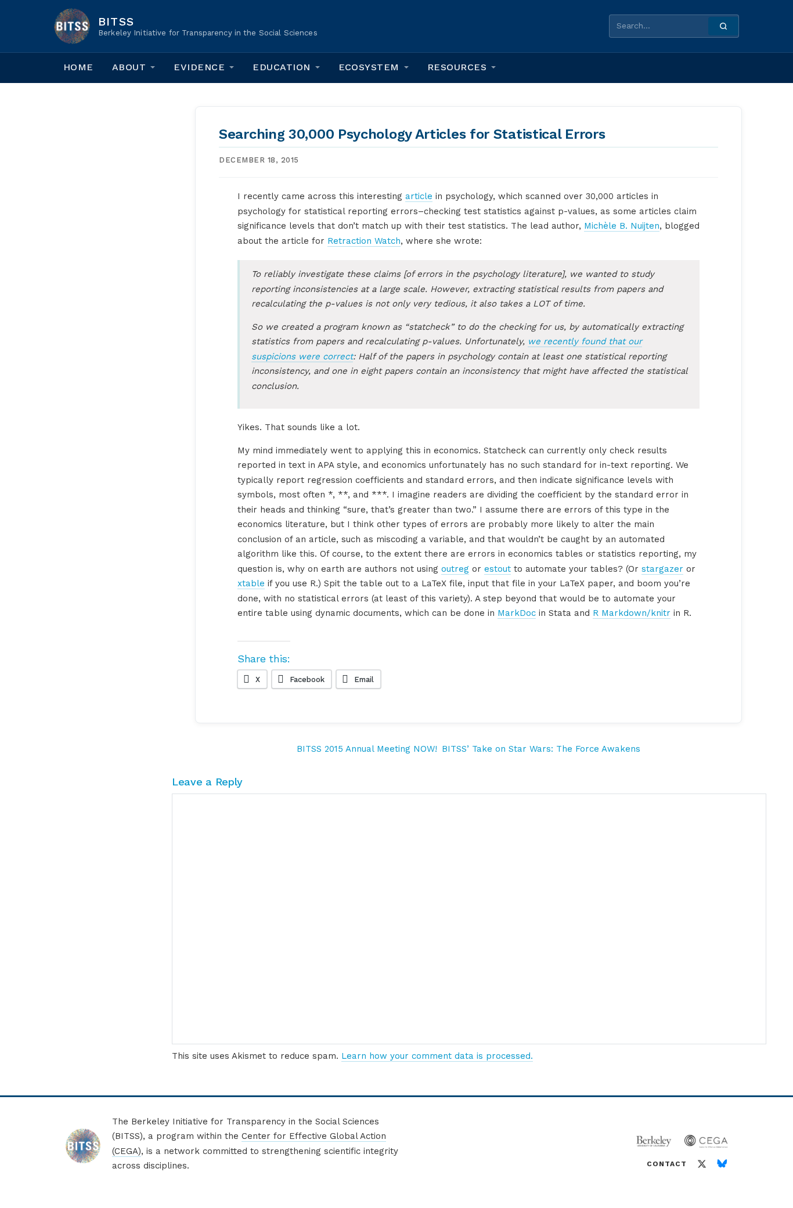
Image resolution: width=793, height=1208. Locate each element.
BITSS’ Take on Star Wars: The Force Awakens (541, 749)
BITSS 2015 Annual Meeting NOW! (367, 749)
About (129, 67)
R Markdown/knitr (632, 613)
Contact (667, 1164)
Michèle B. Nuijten (621, 226)
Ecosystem (368, 67)
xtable (251, 583)
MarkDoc (517, 613)
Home (78, 67)
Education (281, 67)
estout (497, 569)
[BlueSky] (722, 1164)
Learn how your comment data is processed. (437, 1056)
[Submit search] (723, 26)
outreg (455, 569)
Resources (456, 67)
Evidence (199, 67)
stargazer (662, 569)
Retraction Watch (364, 241)
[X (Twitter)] (702, 1164)
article (418, 196)
